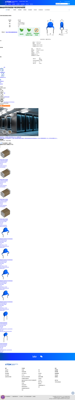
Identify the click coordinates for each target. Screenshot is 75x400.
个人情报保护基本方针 (15, 396)
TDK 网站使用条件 (7, 396)
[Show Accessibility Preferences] (3, 397)
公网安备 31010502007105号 (65, 397)
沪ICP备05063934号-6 (57, 397)
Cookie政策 (21, 396)
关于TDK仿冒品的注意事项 (28, 396)
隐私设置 (34, 396)
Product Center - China (23, 1)
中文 (60, 1)
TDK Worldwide (67, 1)
